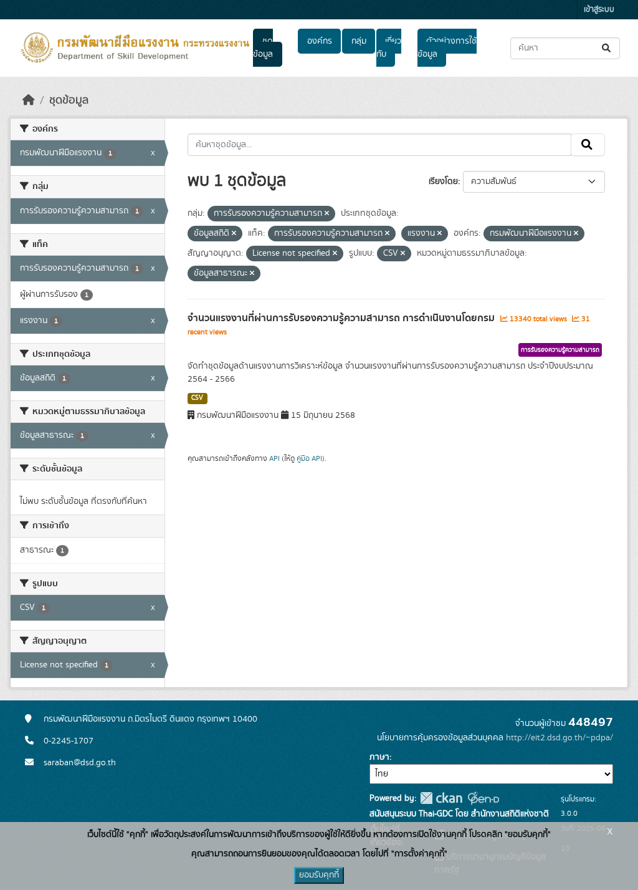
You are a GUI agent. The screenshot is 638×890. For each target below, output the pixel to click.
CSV (197, 398)
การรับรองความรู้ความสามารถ (560, 350)
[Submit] (607, 48)
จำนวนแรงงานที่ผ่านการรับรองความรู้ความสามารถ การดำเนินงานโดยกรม (342, 318)
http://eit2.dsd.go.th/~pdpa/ (559, 738)
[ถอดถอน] (327, 214)
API (274, 458)
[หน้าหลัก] (28, 100)
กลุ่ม (358, 41)
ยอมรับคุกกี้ (319, 875)
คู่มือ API (309, 458)
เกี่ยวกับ (388, 47)
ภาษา (379, 757)
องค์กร (319, 41)
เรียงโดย (443, 181)
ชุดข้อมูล (263, 47)
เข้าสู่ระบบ (599, 10)
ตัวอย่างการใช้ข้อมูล (447, 47)
